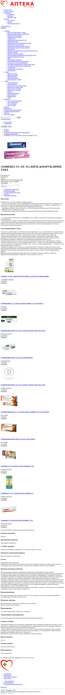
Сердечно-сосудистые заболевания (17, 63)
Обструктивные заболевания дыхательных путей (21, 55)
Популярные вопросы (13, 23)
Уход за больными (9, 114)
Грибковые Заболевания (11, 134)
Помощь (6, 19)
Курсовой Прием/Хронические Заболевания (17, 132)
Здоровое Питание (12, 82)
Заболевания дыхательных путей (16, 40)
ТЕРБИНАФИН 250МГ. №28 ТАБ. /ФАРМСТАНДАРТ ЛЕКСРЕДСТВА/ (23, 385)
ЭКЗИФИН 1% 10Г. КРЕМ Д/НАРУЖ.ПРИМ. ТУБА (17, 520)
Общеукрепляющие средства (15, 57)
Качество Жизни (12, 84)
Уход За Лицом (11, 104)
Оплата (9, 22)
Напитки (6, 113)
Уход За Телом (11, 105)
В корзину (3, 186)
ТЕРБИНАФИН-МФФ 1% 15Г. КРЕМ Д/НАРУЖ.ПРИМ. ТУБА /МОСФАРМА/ (25, 412)
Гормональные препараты (14, 35)
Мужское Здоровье (12, 78)
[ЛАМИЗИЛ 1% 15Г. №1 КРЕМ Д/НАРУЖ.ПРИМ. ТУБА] (16, 162)
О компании (7, 13)
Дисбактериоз (11, 38)
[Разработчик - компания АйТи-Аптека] (7, 693)
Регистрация (7, 122)
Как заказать (11, 20)
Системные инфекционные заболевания (19, 66)
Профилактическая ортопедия (12, 110)
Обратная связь (11, 17)
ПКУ (8, 58)
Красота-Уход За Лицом (14, 88)
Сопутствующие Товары (14, 101)
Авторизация (8, 123)
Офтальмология (12, 94)
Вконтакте (4, 687)
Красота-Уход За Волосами (15, 87)
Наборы (9, 91)
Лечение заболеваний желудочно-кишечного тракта (22, 50)
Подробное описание (10, 195)
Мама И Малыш (12, 76)
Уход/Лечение (11, 70)
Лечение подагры (12, 52)
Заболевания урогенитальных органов (18, 46)
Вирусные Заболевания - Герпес (16, 32)
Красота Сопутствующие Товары (17, 85)
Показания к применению (11, 189)
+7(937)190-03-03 (6, 26)
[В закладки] (1, 174)
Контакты (10, 16)
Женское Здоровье (12, 75)
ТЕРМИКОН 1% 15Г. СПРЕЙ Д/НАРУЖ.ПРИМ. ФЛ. (17, 493)
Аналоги (6, 194)
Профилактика (11, 96)
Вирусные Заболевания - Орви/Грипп (18, 34)
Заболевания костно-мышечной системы (19, 43)
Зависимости (11, 49)
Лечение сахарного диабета (15, 53)
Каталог (3, 28)
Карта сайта (7, 678)
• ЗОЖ (6, 81)
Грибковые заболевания (14, 37)
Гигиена (6, 107)
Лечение (6, 131)
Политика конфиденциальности (13, 684)
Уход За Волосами (12, 102)
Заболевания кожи (12, 41)
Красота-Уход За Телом (14, 90)
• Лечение (7, 31)
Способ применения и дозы (12, 192)
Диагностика (8, 108)
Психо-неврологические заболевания (18, 61)
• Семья (6, 72)
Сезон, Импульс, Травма (14, 79)
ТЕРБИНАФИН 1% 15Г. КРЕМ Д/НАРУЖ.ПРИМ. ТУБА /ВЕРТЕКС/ (22, 303)
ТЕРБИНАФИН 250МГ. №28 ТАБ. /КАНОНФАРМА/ (17, 358)
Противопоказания (9, 191)
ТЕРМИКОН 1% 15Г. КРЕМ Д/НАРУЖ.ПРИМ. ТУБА (17, 466)
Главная (6, 129)
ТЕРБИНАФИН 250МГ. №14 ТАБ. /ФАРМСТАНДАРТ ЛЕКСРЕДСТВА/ (23, 330)
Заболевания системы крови (15, 44)
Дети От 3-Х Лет (12, 73)
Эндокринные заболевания (15, 69)
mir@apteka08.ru (8, 682)
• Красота (7, 99)
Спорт (9, 98)
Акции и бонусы (9, 11)
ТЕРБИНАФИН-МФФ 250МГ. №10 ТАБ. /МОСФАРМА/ (18, 439)
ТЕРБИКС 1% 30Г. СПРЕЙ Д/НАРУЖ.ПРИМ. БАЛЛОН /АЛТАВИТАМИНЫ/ (25, 276)
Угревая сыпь (11, 67)
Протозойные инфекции (14, 60)
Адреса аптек (8, 10)
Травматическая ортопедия (12, 111)
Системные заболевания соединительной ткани (21, 64)
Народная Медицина (13, 93)
